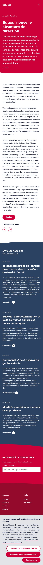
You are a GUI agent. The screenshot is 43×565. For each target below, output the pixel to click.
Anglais (5, 509)
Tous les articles (9, 254)
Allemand (6, 499)
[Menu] (39, 4)
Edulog (26, 499)
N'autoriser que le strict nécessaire (23, 554)
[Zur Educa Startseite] (7, 5)
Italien (5, 506)
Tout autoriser (31, 560)
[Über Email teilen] (10, 229)
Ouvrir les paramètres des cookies (23, 548)
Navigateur (28, 502)
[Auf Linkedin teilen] (4, 229)
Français (6, 502)
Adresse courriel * (9, 466)
